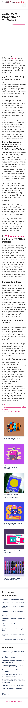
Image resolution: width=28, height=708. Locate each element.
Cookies (8, 701)
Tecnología (7, 405)
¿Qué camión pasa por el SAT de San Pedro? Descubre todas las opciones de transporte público (13, 681)
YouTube (13, 58)
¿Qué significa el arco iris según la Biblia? (14, 615)
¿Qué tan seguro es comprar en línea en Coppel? (13, 524)
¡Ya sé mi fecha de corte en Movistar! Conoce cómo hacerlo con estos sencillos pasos (13, 496)
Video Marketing (14, 236)
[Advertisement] (14, 41)
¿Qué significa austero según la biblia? (13, 611)
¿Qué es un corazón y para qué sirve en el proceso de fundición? (13, 467)
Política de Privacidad (16, 701)
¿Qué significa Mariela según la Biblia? (13, 602)
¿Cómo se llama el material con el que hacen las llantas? (13, 579)
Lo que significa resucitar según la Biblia (13, 639)
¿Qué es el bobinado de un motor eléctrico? (12, 439)
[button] (20, 5)
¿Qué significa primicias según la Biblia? (13, 599)
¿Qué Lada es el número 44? (12, 411)
